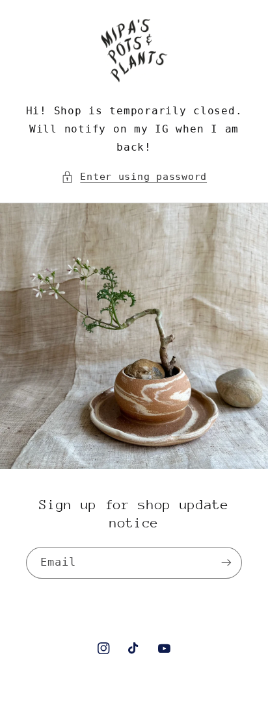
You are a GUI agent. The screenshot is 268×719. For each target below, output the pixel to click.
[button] (134, 176)
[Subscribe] (226, 563)
